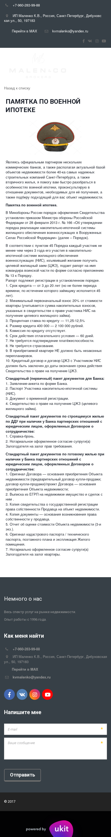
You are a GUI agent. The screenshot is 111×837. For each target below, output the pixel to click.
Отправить (22, 775)
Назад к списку (17, 87)
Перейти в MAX (24, 30)
